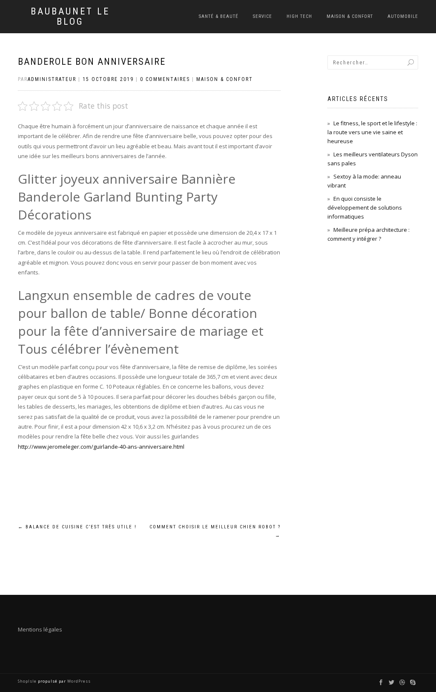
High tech (299, 16)
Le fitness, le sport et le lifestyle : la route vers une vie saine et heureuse (372, 132)
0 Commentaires (165, 79)
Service (262, 16)
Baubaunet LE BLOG (70, 16)
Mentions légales (40, 629)
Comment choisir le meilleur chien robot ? (214, 531)
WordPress (78, 681)
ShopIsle (28, 681)
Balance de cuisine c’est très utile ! (77, 527)
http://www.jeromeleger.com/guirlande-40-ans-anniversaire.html (101, 446)
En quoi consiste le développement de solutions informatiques (364, 207)
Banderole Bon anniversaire (92, 61)
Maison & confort (350, 16)
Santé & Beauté (218, 16)
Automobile (402, 16)
